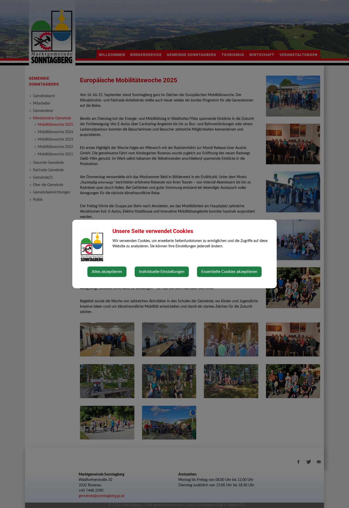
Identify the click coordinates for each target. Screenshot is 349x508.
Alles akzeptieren (107, 272)
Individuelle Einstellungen (161, 272)
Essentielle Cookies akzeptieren (229, 272)
